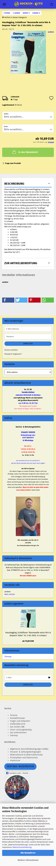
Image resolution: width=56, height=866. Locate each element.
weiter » (26, 13)
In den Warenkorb (28, 152)
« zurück (16, 13)
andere (51, 32)
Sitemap (7, 656)
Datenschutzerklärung (21, 847)
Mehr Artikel (9, 594)
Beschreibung (14, 183)
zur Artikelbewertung (20, 263)
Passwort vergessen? (13, 354)
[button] (8, 300)
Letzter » (36, 13)
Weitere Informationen (28, 860)
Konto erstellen (11, 350)
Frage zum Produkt (13, 163)
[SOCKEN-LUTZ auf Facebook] (17, 785)
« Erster (7, 13)
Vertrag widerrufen (20, 766)
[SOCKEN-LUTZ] (28, 4)
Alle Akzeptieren (28, 853)
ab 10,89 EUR (28, 641)
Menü (4, 4)
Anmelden (28, 344)
